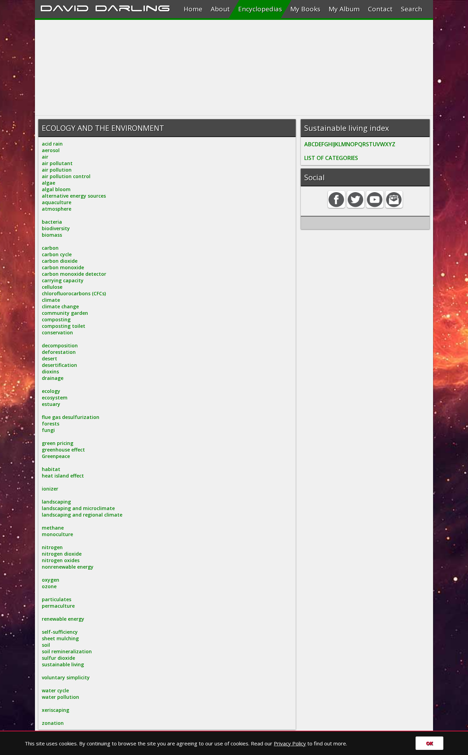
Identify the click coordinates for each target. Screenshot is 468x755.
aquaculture (56, 202)
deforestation (59, 352)
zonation (53, 723)
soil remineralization (67, 651)
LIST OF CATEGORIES (331, 158)
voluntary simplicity (66, 677)
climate (51, 300)
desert (49, 358)
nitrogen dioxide (62, 553)
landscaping (56, 501)
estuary (51, 404)
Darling (132, 7)
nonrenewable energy (68, 567)
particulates (56, 599)
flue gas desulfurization (70, 417)
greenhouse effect (63, 449)
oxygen (50, 580)
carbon (50, 248)
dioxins (50, 371)
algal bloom (56, 189)
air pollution (57, 169)
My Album (344, 8)
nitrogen (52, 547)
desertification (59, 365)
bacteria (52, 222)
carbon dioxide (59, 261)
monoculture (57, 534)
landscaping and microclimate (78, 508)
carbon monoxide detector (74, 274)
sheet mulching (60, 638)
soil (46, 645)
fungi (48, 430)
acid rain (52, 143)
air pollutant (57, 163)
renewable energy (63, 619)
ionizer (50, 488)
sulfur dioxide (58, 658)
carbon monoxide (63, 267)
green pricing (57, 443)
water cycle (55, 690)
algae (48, 183)
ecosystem (54, 397)
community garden (65, 313)
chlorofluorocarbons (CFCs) (74, 293)
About (220, 8)
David (64, 7)
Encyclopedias (260, 8)
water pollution (60, 697)
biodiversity (56, 228)
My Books (305, 8)
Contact (380, 8)
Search (411, 8)
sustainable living (63, 664)
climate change (60, 306)
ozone (49, 586)
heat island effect (63, 475)
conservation (57, 332)
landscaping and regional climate (82, 514)
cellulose (52, 287)
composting (56, 319)
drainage (52, 378)
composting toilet (63, 326)
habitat (51, 469)
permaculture (58, 606)
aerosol (51, 150)
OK (429, 743)
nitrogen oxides (60, 560)
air (45, 156)
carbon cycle (57, 254)
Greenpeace (56, 456)
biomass (52, 235)
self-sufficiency (60, 632)
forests (50, 423)
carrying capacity (63, 280)
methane (53, 527)
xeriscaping (55, 710)
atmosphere (56, 209)
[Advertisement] (234, 68)
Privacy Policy (290, 743)
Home (193, 8)
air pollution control (66, 176)
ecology (51, 391)
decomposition (60, 345)
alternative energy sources (74, 196)
